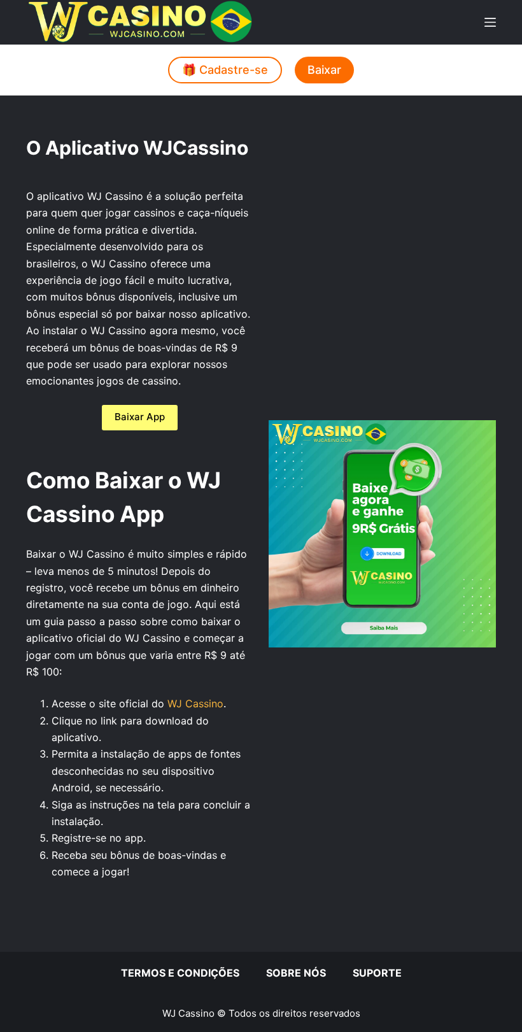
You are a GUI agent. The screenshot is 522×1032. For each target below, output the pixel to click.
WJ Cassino (195, 703)
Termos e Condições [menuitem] (180, 972)
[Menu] (490, 22)
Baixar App (140, 417)
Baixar (324, 69)
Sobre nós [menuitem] (296, 972)
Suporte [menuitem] (377, 972)
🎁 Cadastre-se (225, 69)
